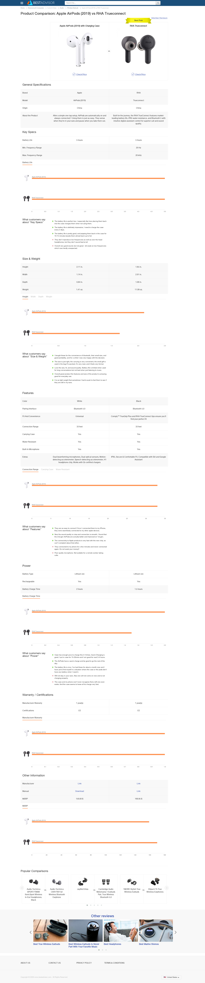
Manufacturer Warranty (32, 718)
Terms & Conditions (114, 963)
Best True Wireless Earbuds (46, 944)
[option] (45, 889)
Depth (40, 297)
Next (167, 888)
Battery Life (27, 163)
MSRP (25, 806)
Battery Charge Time (31, 596)
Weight (49, 297)
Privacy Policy (84, 963)
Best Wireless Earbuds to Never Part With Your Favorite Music (84, 945)
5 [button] (101, 905)
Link (79, 784)
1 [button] (87, 905)
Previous (22, 888)
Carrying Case (47, 470)
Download (79, 791)
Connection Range (30, 470)
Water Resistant (63, 470)
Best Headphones (112, 944)
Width (33, 297)
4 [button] (98, 905)
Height (25, 297)
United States (172, 977)
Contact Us (55, 963)
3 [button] (94, 905)
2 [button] (91, 905)
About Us (25, 963)
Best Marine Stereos (149, 944)
